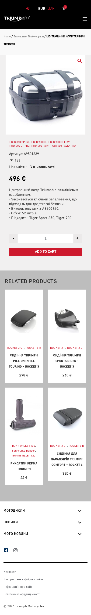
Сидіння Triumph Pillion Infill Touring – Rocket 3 (24, 361)
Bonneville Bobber (23, 450)
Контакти (10, 572)
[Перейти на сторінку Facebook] (8, 550)
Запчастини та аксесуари (29, 36)
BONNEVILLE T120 (23, 455)
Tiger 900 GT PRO (19, 146)
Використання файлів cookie (23, 579)
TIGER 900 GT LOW (59, 142)
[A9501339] (45, 95)
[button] (85, 19)
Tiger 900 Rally (40, 146)
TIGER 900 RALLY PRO (63, 146)
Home (7, 36)
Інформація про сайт (18, 586)
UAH (51, 9)
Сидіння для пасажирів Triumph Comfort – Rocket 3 (67, 459)
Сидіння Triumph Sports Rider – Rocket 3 (67, 361)
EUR (41, 9)
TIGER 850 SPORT (19, 142)
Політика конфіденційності (22, 594)
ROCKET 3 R (33, 348)
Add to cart (45, 252)
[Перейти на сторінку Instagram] (18, 550)
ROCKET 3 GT (15, 348)
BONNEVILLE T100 (23, 446)
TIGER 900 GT (38, 142)
